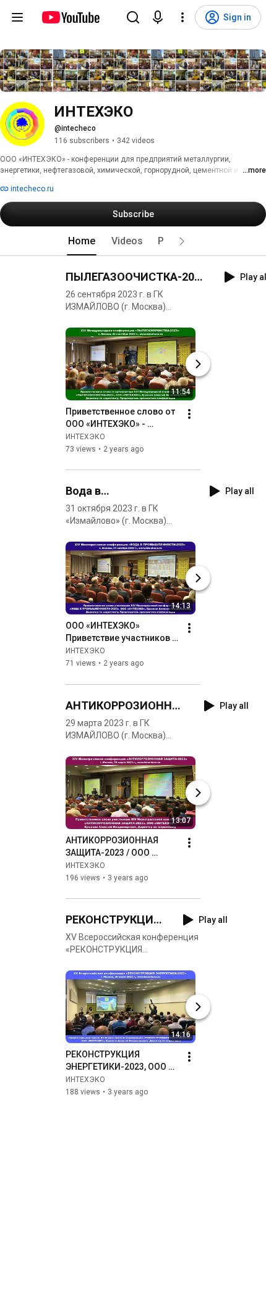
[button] (182, 241)
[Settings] (182, 17)
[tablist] (133, 241)
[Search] (133, 17)
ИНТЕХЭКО (85, 436)
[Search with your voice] (157, 17)
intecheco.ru (31, 188)
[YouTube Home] (70, 17)
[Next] (198, 364)
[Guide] (17, 17)
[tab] (82, 241)
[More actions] (189, 414)
